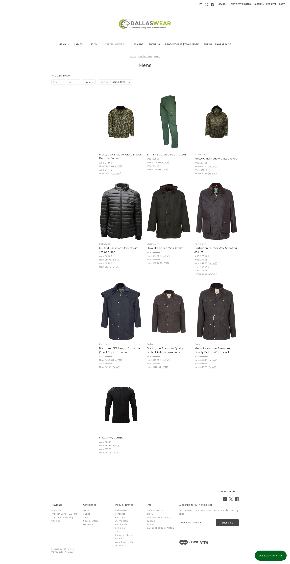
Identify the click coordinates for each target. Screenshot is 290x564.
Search (223, 4)
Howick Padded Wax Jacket (165, 248)
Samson (119, 538)
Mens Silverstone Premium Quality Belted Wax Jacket (212, 350)
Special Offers (114, 44)
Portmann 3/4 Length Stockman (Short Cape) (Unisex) (120, 350)
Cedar (118, 531)
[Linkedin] (200, 4)
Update (89, 82)
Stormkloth (121, 520)
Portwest (120, 513)
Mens (62, 44)
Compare (120, 122)
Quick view (118, 116)
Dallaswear (121, 510)
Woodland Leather (125, 542)
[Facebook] (212, 4)
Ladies (78, 44)
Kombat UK (121, 524)
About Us (154, 44)
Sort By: (105, 82)
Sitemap (55, 520)
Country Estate (123, 535)
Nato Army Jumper (112, 437)
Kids (94, 44)
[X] (206, 4)
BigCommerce (69, 549)
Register (271, 4)
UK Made (138, 44)
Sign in (258, 4)
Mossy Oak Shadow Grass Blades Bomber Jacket (120, 156)
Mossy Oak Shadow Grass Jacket (216, 158)
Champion (120, 528)
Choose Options (121, 128)
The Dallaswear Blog (217, 44)
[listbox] (121, 82)
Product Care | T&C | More (182, 44)
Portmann (120, 517)
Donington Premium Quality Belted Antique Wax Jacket (165, 350)
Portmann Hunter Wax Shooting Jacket (216, 249)
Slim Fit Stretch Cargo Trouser (166, 154)
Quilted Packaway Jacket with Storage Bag (118, 249)
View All (119, 545)
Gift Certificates (241, 4)
